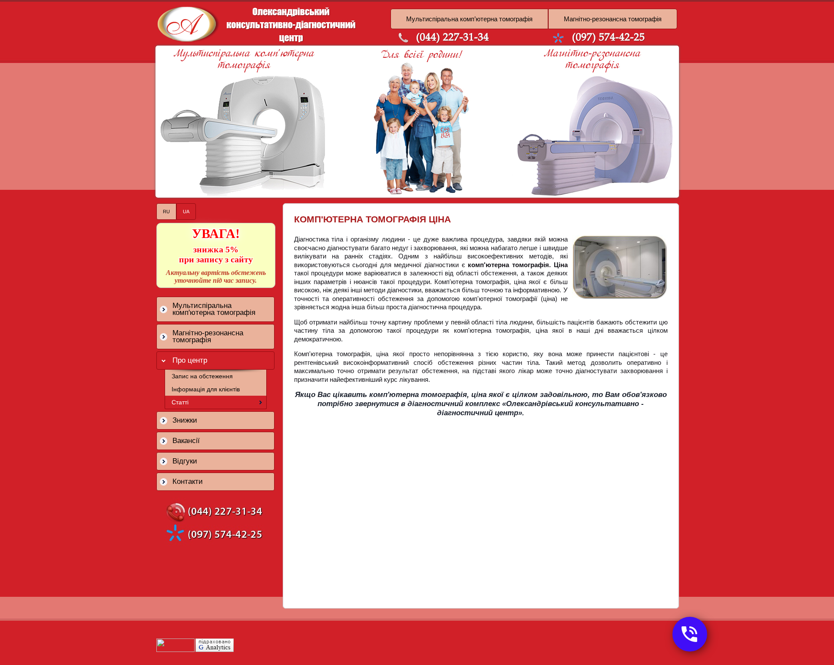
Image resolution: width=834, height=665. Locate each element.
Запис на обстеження (202, 376)
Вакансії (186, 441)
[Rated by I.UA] (175, 649)
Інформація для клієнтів (206, 389)
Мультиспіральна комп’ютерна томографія (469, 19)
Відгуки (184, 461)
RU (166, 211)
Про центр (189, 360)
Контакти (187, 481)
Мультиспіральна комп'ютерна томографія (213, 309)
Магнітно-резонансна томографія (613, 19)
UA (186, 211)
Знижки (184, 420)
